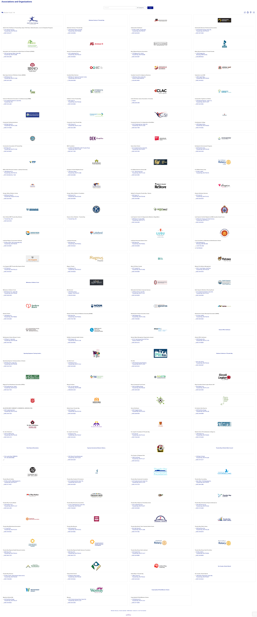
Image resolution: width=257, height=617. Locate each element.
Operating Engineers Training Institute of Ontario (14, 360)
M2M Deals (129, 610)
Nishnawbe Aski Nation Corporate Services (140, 289)
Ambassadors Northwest (136, 27)
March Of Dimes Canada (136, 266)
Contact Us (135, 610)
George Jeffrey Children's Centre (10, 193)
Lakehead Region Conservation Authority (12, 240)
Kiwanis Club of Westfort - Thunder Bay (76, 216)
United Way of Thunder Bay (137, 573)
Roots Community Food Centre (138, 384)
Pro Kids (133, 360)
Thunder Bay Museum (72, 526)
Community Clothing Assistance (10, 122)
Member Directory (115, 610)
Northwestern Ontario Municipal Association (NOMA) (207, 313)
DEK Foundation (70, 146)
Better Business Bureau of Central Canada (204, 51)
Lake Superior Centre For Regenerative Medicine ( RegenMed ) (145, 216)
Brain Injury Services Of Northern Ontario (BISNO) (14, 75)
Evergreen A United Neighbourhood (75, 169)
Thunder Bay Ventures (8, 573)
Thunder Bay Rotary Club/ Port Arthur (203, 550)
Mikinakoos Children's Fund (9, 289)
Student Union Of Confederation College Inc (205, 431)
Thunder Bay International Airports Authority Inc (206, 502)
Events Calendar (122, 610)
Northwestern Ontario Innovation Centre (140, 313)
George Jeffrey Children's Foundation (75, 193)
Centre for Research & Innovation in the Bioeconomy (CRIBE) (17, 98)
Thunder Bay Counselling (201, 479)
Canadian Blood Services (72, 75)
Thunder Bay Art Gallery (8, 479)
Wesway (69, 597)
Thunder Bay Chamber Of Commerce (75, 479)
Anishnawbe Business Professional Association (206, 27)
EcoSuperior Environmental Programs (203, 146)
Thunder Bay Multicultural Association (12, 526)
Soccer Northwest (135, 408)
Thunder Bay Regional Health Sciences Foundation (78, 550)
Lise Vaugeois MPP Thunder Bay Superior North (14, 266)
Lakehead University (71, 240)
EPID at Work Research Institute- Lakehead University (15, 169)
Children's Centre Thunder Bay (74, 98)
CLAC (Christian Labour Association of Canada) (142, 98)
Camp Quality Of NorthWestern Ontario (140, 597)
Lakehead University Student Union (139, 240)
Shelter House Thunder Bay (73, 408)
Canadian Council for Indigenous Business (141, 75)
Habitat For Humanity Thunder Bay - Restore (141, 193)
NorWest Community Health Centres (75, 337)
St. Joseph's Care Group (72, 431)
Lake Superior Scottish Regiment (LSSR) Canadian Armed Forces (210, 216)
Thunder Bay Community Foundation (139, 479)
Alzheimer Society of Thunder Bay (74, 27)
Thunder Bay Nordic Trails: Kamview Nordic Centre (142, 526)
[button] (2, 12)
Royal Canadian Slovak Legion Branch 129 (204, 384)
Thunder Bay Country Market (9, 502)
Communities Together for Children (203, 98)
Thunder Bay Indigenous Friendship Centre (141, 502)
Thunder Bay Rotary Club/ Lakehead (139, 550)
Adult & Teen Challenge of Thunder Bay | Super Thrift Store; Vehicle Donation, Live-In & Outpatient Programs (28, 27)
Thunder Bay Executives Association (75, 502)
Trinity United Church (72, 573)
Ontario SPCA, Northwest (200, 337)
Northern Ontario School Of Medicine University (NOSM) (79, 313)
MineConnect (70, 289)
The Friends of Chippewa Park (138, 455)
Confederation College (200, 122)
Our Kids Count (70, 360)
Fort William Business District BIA (138, 169)
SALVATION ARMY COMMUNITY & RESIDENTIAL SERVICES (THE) (17, 408)
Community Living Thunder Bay (74, 122)
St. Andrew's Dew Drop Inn (201, 408)
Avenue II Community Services (74, 51)
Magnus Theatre (70, 266)
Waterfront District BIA (8, 597)
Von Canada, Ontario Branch (201, 573)
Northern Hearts (6, 313)
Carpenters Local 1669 (200, 75)
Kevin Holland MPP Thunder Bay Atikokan (12, 216)
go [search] (151, 7)
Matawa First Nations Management (203, 266)
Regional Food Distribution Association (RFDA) (14, 384)
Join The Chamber (142, 610)
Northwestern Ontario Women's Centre (11, 337)
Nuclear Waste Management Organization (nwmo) (142, 337)
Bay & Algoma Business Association (139, 51)
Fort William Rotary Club (200, 169)
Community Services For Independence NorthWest (142, 122)
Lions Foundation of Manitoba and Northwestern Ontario (208, 240)
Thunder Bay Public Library (201, 526)
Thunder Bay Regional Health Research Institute (14, 550)
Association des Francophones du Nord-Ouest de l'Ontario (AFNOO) (18, 51)
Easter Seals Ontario (135, 146)
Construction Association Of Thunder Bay (12, 146)
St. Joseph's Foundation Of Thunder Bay (140, 431)
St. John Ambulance (7, 431)
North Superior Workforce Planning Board (204, 289)
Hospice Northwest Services (201, 193)
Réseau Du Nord (70, 384)
